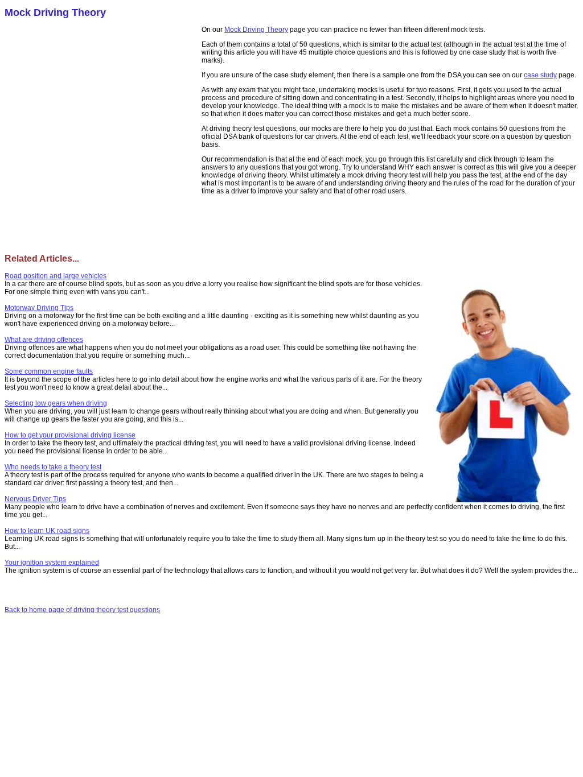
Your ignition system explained (52, 563)
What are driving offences (44, 340)
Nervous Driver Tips (35, 499)
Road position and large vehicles (55, 276)
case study (540, 75)
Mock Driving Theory (256, 30)
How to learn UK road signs (47, 531)
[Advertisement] (103, 108)
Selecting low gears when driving (56, 403)
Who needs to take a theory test (53, 467)
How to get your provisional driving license (70, 435)
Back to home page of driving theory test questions (82, 610)
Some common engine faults (49, 371)
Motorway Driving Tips (39, 308)
